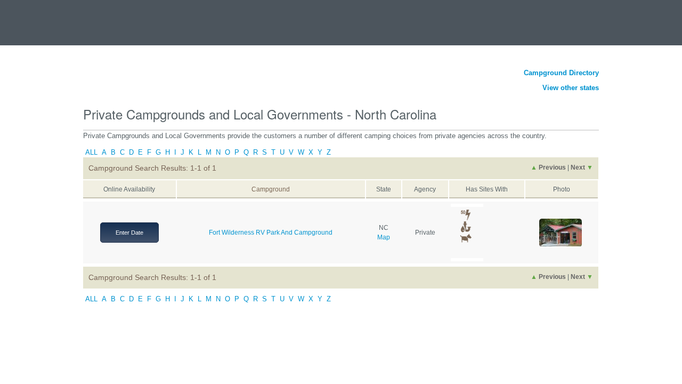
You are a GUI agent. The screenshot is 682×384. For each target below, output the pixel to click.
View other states (570, 88)
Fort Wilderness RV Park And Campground (270, 232)
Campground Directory (561, 73)
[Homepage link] (58, 17)
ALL (91, 152)
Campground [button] (270, 189)
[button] (560, 233)
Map (383, 237)
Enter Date (129, 232)
